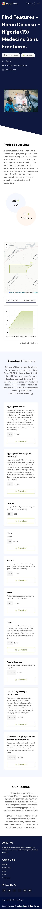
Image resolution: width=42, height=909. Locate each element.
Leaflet (12, 292)
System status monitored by (12, 906)
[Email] (30, 890)
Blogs (4, 874)
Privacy (37, 906)
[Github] (20, 890)
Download (22, 441)
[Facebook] (4, 890)
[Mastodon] (9, 890)
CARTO (35, 292)
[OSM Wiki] (25, 890)
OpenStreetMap (20, 292)
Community (21, 3)
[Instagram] (15, 890)
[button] (6, 244)
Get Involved (6, 868)
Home (4, 864)
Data (4, 871)
